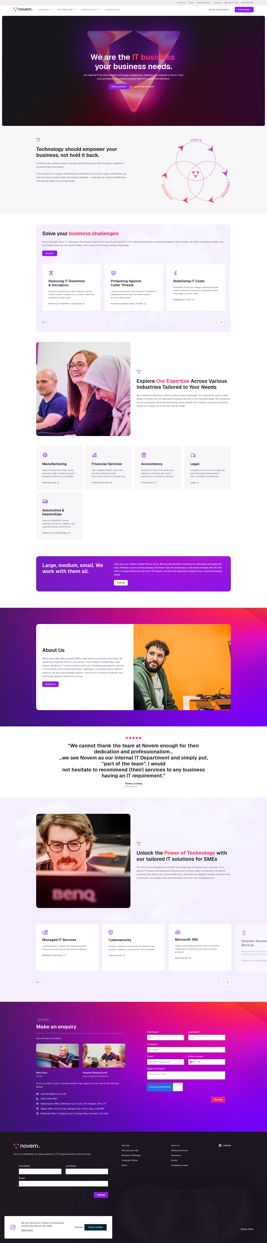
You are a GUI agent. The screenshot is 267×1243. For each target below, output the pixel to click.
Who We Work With (65, 9)
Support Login (232, 3)
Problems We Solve (89, 9)
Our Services (44, 9)
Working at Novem (203, 3)
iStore (124, 1165)
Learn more (27, 1230)
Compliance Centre (179, 1165)
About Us (175, 1145)
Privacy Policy (247, 1229)
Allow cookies (95, 1227)
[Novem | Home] (23, 10)
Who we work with (130, 1150)
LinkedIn (227, 1145)
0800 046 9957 (247, 3)
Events (191, 3)
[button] (221, 322)
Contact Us (217, 3)
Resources (181, 3)
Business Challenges (131, 1155)
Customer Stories (112, 9)
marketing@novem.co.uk (53, 1093)
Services (126, 1145)
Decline (78, 1227)
